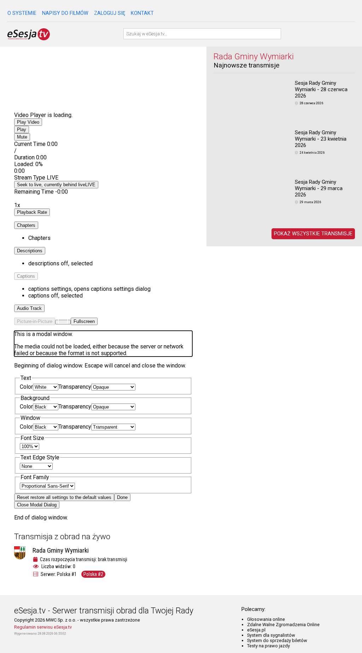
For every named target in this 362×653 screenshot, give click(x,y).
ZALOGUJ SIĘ (109, 13)
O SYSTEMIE (21, 13)
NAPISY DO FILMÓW (65, 13)
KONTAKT (142, 13)
